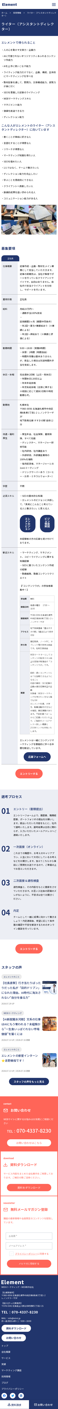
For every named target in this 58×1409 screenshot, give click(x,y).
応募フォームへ (37, 756)
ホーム (4, 12)
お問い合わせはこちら (29, 1143)
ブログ (4, 1382)
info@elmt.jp (14, 1318)
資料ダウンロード (16, 1328)
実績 (3, 1364)
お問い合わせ (45, 1404)
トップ (4, 1345)
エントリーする (29, 773)
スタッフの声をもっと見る (29, 1081)
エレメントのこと (11, 976)
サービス (5, 1358)
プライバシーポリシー (26, 1253)
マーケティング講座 (11, 1370)
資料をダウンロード (29, 1187)
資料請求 (16, 1405)
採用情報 (17, 12)
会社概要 (5, 1351)
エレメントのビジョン (27, 523)
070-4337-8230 (29, 1130)
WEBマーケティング (13, 1013)
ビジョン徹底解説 (47, 522)
